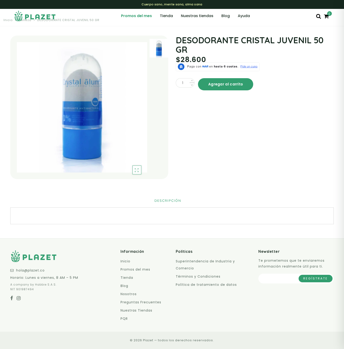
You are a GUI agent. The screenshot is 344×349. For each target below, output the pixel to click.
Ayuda (244, 15)
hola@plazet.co (30, 270)
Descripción (167, 200)
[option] (82, 107)
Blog (225, 15)
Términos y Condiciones (198, 276)
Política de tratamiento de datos (206, 284)
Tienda (166, 15)
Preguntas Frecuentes (141, 302)
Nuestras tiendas (197, 15)
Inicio (8, 20)
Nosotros (129, 294)
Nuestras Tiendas (136, 310)
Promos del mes (136, 15)
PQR (124, 318)
